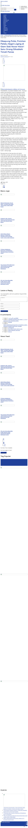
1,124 (4, 444)
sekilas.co (5, 461)
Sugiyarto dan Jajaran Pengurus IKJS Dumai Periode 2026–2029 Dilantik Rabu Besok (8, 367)
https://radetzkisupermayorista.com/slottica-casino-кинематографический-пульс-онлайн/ (15, 325)
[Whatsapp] (3, 63)
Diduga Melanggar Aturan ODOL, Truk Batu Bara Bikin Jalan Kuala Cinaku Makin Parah (7, 351)
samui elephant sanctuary (14, 330)
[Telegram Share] (3, 61)
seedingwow (11, 327)
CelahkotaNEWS (4, 56)
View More (3, 452)
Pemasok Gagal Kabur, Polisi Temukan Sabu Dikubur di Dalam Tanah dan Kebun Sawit (14, 808)
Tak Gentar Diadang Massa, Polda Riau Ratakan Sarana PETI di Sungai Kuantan (15, 811)
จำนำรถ (10, 331)
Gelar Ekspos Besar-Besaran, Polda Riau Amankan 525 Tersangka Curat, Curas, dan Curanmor (7, 383)
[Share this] (3, 59)
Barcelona (5, 463)
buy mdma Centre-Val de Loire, (15, 329)
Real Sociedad (6, 465)
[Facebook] (3, 186)
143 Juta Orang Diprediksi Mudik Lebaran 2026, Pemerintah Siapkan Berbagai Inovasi (7, 433)
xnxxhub (10, 322)
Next (4, 445)
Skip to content (4, 1)
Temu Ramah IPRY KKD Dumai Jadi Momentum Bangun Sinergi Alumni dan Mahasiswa (7, 416)
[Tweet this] (3, 60)
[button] (15, 9)
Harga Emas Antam (7, 459)
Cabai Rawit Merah (7, 462)
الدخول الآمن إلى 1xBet (13, 318)
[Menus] (1, 2)
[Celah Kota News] (5, 5)
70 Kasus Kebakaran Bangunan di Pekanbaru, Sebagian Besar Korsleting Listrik (7, 400)
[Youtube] (4, 187)
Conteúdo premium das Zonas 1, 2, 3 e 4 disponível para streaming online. (15, 320)
